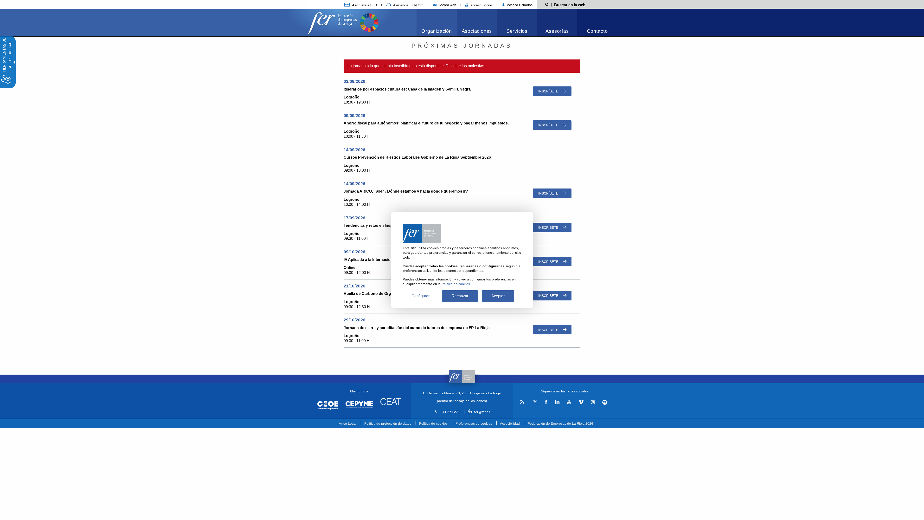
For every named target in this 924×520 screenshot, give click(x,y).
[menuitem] (361, 5)
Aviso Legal (347, 423)
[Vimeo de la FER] (581, 402)
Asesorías (557, 31)
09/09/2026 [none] (354, 115)
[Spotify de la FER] (605, 402)
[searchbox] (579, 4)
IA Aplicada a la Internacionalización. (377, 260)
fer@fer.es (481, 412)
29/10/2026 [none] (354, 320)
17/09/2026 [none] (354, 217)
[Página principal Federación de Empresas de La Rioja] (333, 22)
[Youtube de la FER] (569, 402)
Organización (436, 31)
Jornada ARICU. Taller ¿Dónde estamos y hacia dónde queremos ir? (406, 191)
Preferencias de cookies (474, 423)
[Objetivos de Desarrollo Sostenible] (369, 22)
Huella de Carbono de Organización (376, 294)
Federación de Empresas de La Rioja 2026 (560, 423)
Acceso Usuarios (519, 5)
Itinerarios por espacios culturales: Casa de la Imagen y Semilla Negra (407, 89)
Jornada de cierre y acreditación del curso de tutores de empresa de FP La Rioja (417, 328)
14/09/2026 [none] (354, 149)
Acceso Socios (481, 5)
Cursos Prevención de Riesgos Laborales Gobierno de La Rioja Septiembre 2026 (417, 157)
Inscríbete (548, 91)
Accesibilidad (510, 423)
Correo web (446, 5)
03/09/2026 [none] (354, 81)
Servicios (517, 31)
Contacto (597, 31)
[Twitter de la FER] (534, 403)
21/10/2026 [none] (354, 286)
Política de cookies (433, 423)
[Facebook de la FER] (546, 402)
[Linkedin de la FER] (557, 402)
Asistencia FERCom (408, 5)
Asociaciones (477, 31)
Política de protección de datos (387, 423)
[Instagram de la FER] (593, 402)
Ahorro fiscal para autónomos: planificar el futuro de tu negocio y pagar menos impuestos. (426, 123)
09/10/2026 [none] (354, 251)
